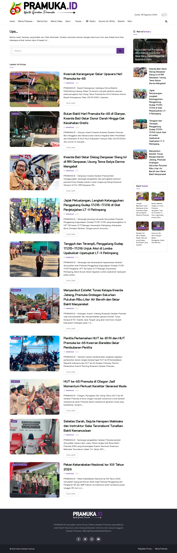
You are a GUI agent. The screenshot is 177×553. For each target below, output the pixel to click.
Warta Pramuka (25, 21)
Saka (14, 421)
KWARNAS (70, 83)
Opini (67, 21)
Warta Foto (42, 21)
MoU (130, 21)
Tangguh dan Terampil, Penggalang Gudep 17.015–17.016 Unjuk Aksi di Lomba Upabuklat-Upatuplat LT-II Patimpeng (93, 248)
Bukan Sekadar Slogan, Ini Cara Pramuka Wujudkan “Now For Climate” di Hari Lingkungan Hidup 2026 (158, 210)
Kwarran (16, 200)
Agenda (141, 228)
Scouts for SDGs (107, 21)
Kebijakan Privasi (145, 548)
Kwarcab (16, 74)
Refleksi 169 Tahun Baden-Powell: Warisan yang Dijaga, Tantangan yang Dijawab (142, 239)
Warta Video (56, 21)
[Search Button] (120, 51)
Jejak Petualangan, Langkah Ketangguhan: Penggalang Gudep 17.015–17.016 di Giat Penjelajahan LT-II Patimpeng (94, 205)
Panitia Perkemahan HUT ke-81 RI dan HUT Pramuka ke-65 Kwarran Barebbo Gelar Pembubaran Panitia (94, 342)
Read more (71, 103)
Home (12, 21)
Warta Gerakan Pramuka (25, 549)
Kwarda (15, 114)
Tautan (78, 21)
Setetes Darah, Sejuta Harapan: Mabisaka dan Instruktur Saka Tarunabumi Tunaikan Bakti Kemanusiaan (93, 426)
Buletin (121, 21)
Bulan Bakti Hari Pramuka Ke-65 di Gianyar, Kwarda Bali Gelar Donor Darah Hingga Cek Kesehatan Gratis (95, 118)
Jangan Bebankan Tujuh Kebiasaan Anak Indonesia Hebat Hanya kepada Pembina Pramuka (142, 209)
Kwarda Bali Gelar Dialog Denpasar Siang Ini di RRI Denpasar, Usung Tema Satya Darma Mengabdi (95, 161)
